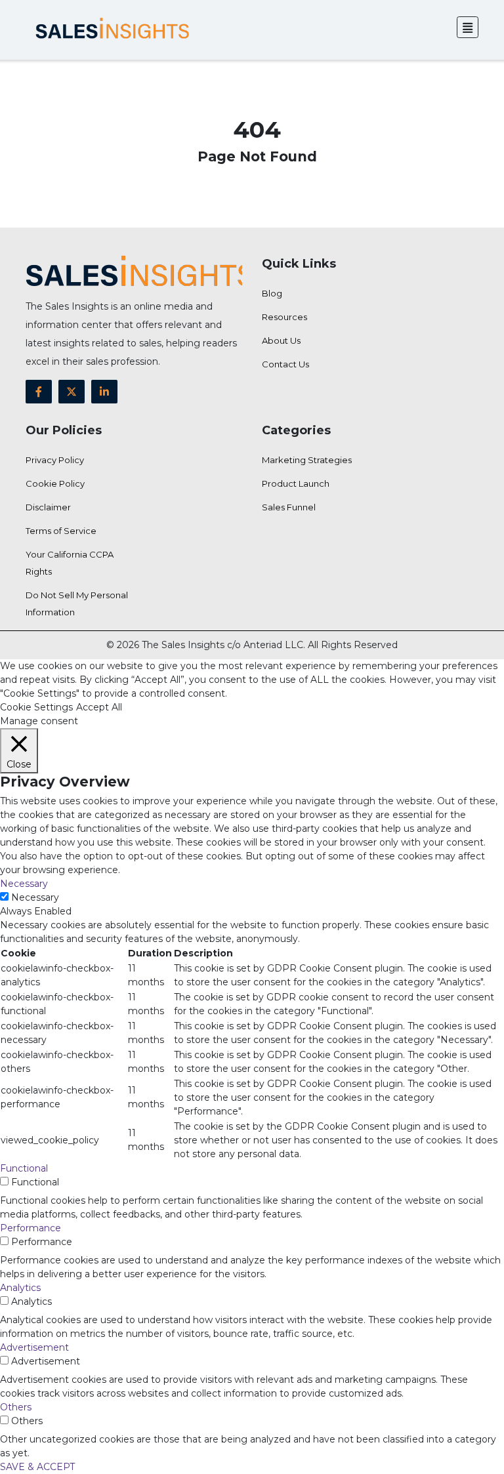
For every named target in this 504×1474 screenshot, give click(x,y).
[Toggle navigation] (467, 27)
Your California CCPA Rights (70, 563)
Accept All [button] (99, 707)
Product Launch (295, 483)
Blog (272, 293)
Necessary (35, 897)
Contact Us (285, 364)
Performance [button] (30, 1228)
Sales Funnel (289, 507)
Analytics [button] (20, 1288)
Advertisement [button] (34, 1347)
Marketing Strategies (307, 460)
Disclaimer (48, 507)
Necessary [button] (24, 884)
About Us (281, 340)
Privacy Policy (55, 460)
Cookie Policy (55, 483)
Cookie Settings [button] (36, 707)
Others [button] (16, 1407)
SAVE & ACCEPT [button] (37, 1467)
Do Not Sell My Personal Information (77, 603)
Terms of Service (61, 530)
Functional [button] (24, 1168)
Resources (284, 317)
